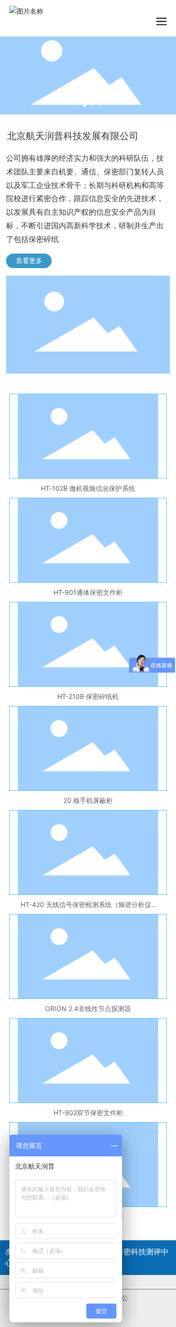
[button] (77, 105)
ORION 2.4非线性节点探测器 (88, 1008)
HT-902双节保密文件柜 (88, 1113)
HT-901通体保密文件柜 (88, 592)
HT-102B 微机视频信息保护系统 (88, 488)
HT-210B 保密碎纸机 (88, 696)
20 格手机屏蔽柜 (88, 800)
